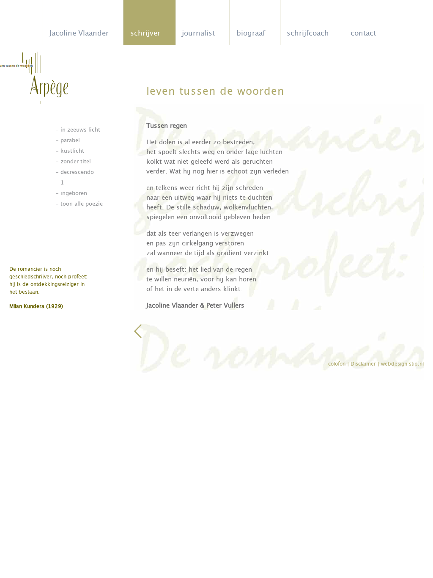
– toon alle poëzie (79, 204)
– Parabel (68, 140)
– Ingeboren (71, 193)
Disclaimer (364, 364)
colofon (337, 364)
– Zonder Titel (73, 161)
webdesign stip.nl (402, 364)
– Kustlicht (70, 151)
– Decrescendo (75, 172)
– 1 (60, 182)
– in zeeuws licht (78, 130)
